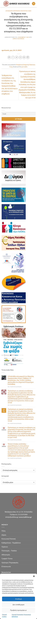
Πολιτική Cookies (4, 615)
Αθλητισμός (6, 555)
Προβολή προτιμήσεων (18, 610)
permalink (24, 67)
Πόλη (3, 531)
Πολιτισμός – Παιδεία (9, 551)
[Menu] (33, 3)
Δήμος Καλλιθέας (18, 38)
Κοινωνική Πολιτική (9, 539)
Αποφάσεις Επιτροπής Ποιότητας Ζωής (18, 10)
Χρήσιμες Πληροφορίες (10, 563)
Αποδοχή (18, 599)
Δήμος (4, 535)
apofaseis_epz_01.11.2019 (11, 50)
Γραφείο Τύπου (7, 559)
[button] (34, 576)
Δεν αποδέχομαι (18, 604)
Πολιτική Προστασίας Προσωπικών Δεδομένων (21, 615)
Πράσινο (5, 547)
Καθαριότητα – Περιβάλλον (11, 543)
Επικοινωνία (6, 566)
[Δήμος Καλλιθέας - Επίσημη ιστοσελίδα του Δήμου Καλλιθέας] (16, 3)
